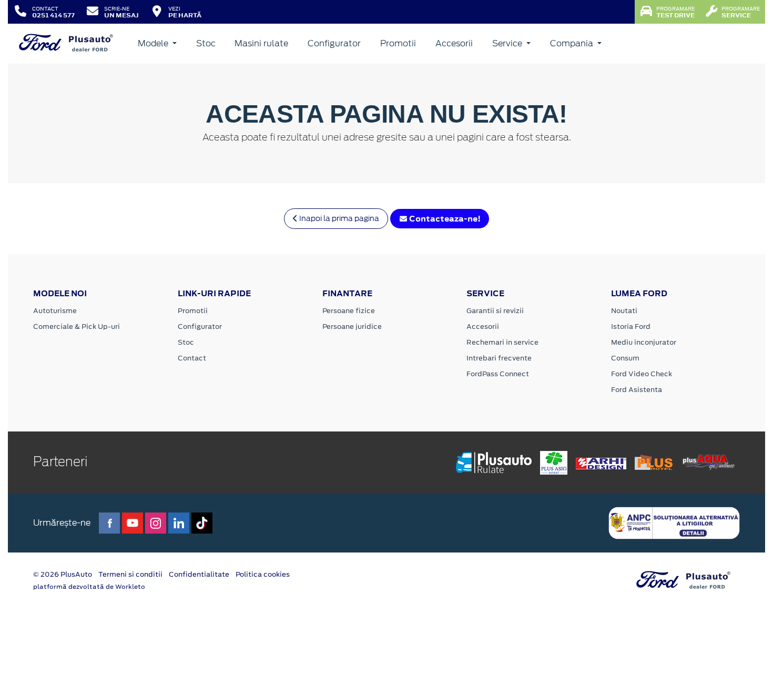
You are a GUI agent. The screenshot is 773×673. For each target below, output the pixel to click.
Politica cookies (263, 574)
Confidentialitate (199, 574)
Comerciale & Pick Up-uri (76, 327)
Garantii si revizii (495, 311)
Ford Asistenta (636, 390)
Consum (625, 358)
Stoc (206, 43)
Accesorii (454, 43)
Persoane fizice (348, 311)
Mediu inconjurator (643, 342)
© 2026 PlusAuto (62, 574)
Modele (154, 43)
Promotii (398, 43)
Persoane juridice (352, 327)
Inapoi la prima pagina (338, 218)
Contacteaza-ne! (444, 218)
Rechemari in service (502, 342)
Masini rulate (261, 43)
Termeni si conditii (130, 574)
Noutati (624, 311)
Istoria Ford (630, 327)
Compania (572, 43)
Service (508, 43)
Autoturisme (55, 311)
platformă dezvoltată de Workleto (89, 586)
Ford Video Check (641, 374)
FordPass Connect (497, 374)
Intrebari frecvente (499, 358)
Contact (192, 358)
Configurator (334, 43)
